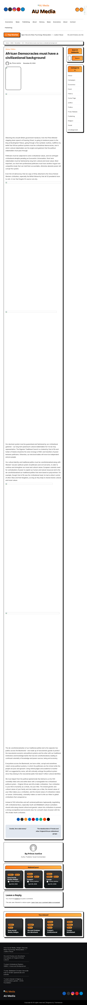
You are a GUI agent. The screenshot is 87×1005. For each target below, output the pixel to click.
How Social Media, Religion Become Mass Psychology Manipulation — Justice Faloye (15, 949)
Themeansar (58, 1002)
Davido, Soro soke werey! (17, 829)
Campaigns (71, 80)
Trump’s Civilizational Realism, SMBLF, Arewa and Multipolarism (15, 965)
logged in (17, 898)
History (41, 22)
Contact (73, 22)
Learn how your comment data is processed (45, 902)
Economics (9, 22)
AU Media (43, 11)
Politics (13, 49)
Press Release (72, 112)
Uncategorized (73, 130)
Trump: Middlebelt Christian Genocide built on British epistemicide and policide (16, 972)
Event (70, 89)
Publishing (26, 22)
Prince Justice (16, 63)
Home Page (72, 98)
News (17, 22)
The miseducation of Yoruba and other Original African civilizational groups (47, 831)
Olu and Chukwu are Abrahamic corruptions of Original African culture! (14, 958)
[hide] (86, 6)
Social (17, 874)
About (34, 22)
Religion (70, 121)
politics (70, 103)
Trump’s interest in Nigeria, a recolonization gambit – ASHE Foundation (13, 981)
